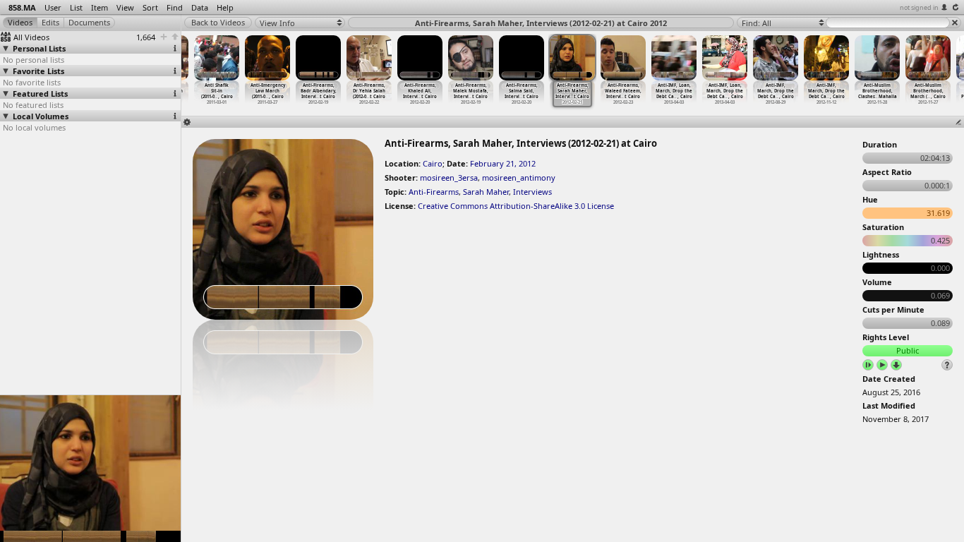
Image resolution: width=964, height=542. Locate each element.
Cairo (432, 163)
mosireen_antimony (518, 177)
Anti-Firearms (434, 191)
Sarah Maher (486, 191)
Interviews (532, 191)
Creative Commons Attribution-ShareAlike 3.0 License (516, 205)
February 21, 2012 (503, 163)
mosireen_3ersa (449, 177)
